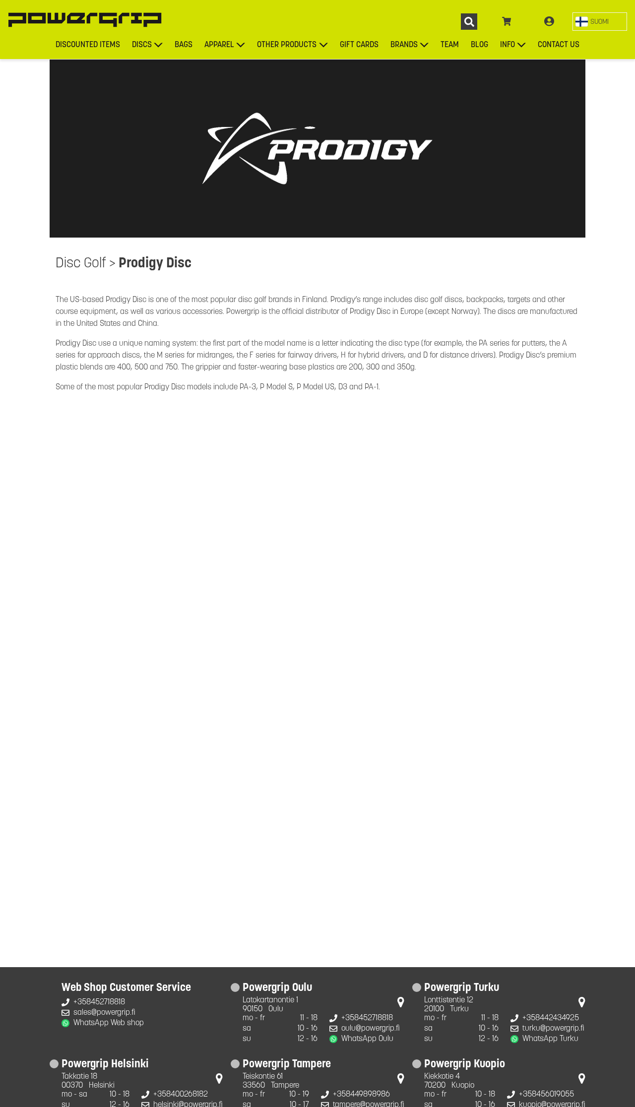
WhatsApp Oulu (367, 1039)
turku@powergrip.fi (553, 1029)
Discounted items (88, 45)
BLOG (479, 45)
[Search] (469, 21)
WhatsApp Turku (550, 1039)
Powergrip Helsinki (105, 1064)
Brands (404, 45)
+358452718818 (99, 1002)
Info (507, 45)
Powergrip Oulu (277, 988)
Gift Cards (359, 45)
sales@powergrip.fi (104, 1013)
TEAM (450, 45)
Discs (142, 45)
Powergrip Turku (461, 988)
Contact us (558, 45)
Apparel (219, 45)
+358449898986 (361, 1095)
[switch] (599, 21)
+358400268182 (180, 1095)
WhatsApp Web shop (108, 1023)
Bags (183, 45)
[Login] (549, 21)
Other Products (287, 45)
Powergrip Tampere (287, 1064)
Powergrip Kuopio (464, 1064)
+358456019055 (546, 1095)
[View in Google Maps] (400, 1004)
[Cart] (507, 21)
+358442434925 (550, 1018)
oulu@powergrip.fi (370, 1029)
